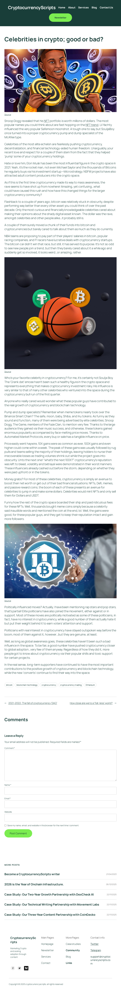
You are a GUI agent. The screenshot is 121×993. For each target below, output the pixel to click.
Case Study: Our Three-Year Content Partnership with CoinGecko (49, 915)
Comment (9, 748)
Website (8, 811)
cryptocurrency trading (71, 684)
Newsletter (60, 17)
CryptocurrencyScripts (32, 7)
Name (7, 784)
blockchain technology (27, 684)
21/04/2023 (111, 874)
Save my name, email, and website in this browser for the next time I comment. (43, 825)
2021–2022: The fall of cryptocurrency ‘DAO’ (32, 703)
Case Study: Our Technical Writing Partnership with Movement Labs (51, 904)
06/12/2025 (111, 884)
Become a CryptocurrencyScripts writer (32, 874)
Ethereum (90, 684)
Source (7, 114)
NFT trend (92, 125)
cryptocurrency (49, 684)
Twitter (94, 944)
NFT (46, 121)
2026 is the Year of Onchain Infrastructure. (34, 884)
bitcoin (9, 684)
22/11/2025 (112, 894)
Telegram (95, 950)
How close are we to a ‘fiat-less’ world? (91, 703)
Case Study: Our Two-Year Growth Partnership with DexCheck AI (49, 894)
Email (7, 798)
